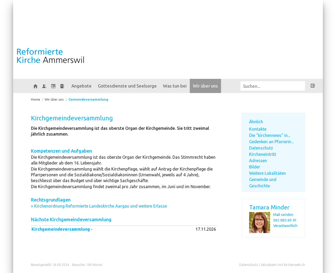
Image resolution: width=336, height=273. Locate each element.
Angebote (81, 85)
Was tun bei (175, 85)
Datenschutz (261, 148)
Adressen (258, 160)
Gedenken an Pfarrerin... (271, 141)
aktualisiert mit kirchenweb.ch (283, 264)
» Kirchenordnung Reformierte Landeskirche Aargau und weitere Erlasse (99, 206)
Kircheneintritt (262, 154)
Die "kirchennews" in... (269, 135)
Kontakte (257, 129)
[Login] (313, 86)
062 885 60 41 (285, 220)
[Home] (35, 86)
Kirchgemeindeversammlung (61, 229)
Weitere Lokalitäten (267, 173)
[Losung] (62, 86)
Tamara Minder (269, 207)
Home (35, 99)
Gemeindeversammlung (88, 99)
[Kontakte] (44, 86)
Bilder (254, 166)
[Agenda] (53, 86)
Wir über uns (205, 85)
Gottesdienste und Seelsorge (127, 85)
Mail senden (283, 215)
